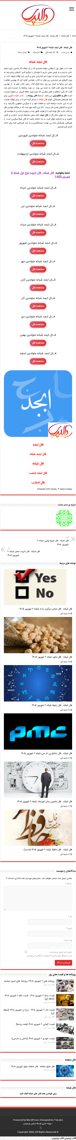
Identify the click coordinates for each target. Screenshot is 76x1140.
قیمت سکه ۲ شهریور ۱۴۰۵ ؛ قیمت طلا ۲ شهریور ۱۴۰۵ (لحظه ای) (29, 997)
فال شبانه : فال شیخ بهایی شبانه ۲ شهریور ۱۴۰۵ (53, 541)
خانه (74, 36)
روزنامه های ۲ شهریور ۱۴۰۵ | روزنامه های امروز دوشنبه (29, 981)
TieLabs (58, 1120)
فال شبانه (65, 36)
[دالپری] (38, 15)
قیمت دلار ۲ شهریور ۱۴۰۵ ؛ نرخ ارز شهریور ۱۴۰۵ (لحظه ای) (28, 1011)
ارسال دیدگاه (22, 52)
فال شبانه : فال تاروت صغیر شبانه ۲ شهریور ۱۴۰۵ (23, 552)
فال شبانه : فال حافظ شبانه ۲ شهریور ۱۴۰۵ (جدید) (48, 850)
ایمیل (69, 928)
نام (70, 916)
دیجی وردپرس (29, 1123)
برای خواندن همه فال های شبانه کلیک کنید (38, 1093)
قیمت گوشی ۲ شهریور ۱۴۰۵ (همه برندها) (35, 1024)
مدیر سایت (65, 52)
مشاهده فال (38, 143)
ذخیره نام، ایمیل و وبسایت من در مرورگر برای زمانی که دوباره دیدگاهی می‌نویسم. (49, 953)
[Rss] (40, 1128)
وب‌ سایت (67, 940)
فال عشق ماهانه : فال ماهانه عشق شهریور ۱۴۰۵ (32, 1067)
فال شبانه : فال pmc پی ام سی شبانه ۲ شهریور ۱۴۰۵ (46, 753)
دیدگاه (68, 883)
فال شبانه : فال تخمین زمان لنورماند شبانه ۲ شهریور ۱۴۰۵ (44, 802)
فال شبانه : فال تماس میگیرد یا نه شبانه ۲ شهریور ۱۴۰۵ (45, 609)
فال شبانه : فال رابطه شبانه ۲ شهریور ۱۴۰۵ (52, 705)
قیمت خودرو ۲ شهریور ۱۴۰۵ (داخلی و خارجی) (33, 1039)
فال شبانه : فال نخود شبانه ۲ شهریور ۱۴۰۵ (52, 657)
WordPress (33, 1120)
